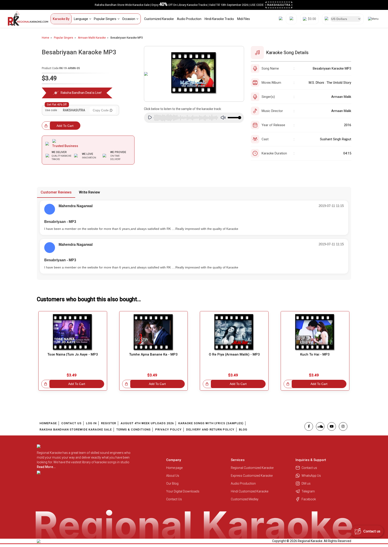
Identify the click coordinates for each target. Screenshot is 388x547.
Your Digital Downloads (182, 491)
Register (108, 423)
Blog (243, 429)
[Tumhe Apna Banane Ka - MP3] (153, 332)
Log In (91, 423)
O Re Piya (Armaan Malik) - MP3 (234, 354)
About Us (172, 475)
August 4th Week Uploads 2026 (147, 423)
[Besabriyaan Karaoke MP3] (194, 74)
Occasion (128, 19)
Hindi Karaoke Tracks (219, 19)
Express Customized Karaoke (252, 475)
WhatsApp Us (311, 475)
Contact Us (71, 423)
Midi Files (243, 19)
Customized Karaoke (159, 19)
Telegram (308, 491)
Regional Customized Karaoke (252, 468)
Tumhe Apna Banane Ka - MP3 (153, 354)
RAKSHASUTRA (279, 5)
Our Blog (172, 483)
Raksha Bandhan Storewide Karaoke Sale (76, 429)
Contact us (309, 468)
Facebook (309, 499)
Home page (174, 468)
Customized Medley (245, 499)
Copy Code (101, 110)
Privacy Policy (168, 429)
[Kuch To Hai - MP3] (315, 332)
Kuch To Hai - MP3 (315, 354)
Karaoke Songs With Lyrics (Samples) (210, 423)
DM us (306, 483)
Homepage (48, 423)
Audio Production (189, 19)
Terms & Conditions (133, 429)
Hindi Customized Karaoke (250, 491)
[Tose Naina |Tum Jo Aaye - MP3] (72, 332)
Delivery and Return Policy (210, 429)
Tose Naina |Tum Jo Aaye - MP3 (72, 354)
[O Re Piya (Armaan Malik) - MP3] (234, 332)
